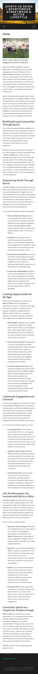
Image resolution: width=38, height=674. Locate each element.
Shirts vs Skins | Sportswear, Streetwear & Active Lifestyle (19, 12)
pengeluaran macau (9, 658)
